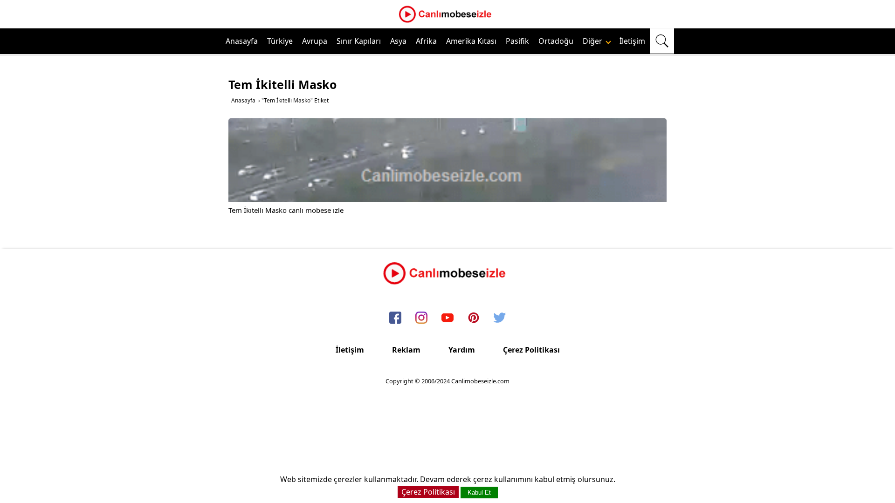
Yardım (461, 350)
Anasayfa (242, 41)
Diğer (593, 41)
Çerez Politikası (531, 350)
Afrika (426, 41)
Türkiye (280, 41)
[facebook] (395, 318)
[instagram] (421, 318)
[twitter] (500, 318)
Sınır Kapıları (359, 41)
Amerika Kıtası (471, 41)
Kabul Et (479, 492)
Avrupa (314, 41)
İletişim (632, 41)
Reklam (406, 350)
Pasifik (517, 41)
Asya (398, 41)
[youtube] (447, 318)
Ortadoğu (555, 41)
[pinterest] (474, 318)
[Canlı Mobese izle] (447, 21)
